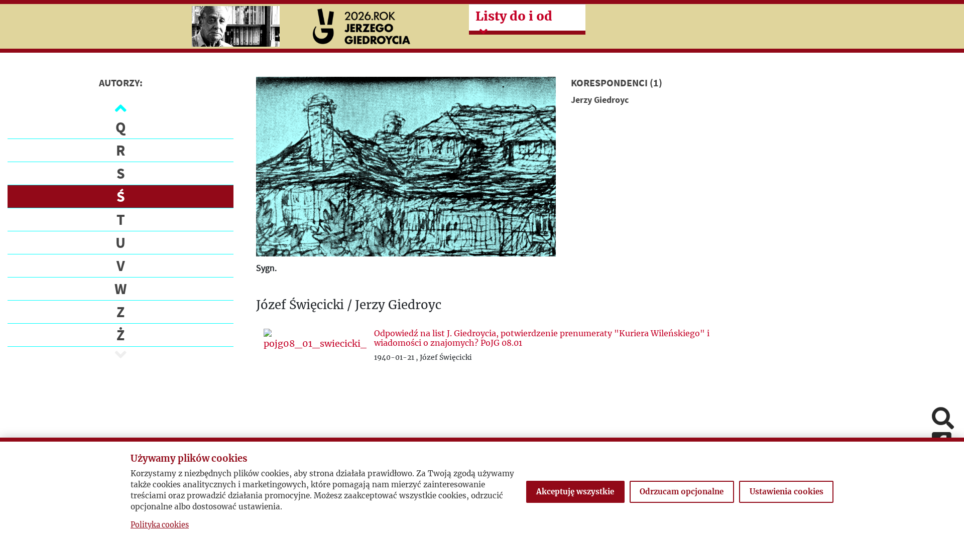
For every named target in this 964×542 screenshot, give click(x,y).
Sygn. (266, 268)
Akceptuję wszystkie (575, 491)
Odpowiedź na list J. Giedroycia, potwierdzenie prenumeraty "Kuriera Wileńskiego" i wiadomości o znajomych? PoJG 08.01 (541, 338)
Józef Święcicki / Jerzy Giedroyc (348, 305)
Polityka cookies (160, 524)
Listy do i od (513, 16)
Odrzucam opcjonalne (682, 491)
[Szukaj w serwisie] (943, 419)
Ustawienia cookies (786, 491)
